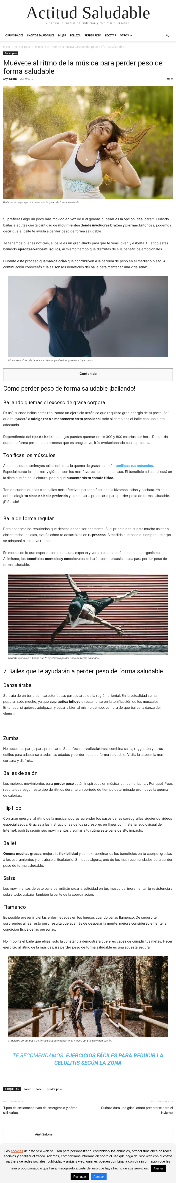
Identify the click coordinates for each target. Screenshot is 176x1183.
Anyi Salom (10, 78)
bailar (27, 1089)
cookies (17, 1151)
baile (39, 1089)
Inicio (6, 47)
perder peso (54, 1089)
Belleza (75, 35)
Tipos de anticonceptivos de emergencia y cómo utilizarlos (40, 1110)
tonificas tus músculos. (135, 465)
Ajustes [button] (159, 1168)
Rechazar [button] (79, 1176)
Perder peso (93, 35)
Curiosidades (14, 35)
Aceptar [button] (99, 1176)
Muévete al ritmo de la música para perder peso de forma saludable (82, 67)
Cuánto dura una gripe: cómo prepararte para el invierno (137, 1110)
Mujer (62, 35)
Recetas (110, 35)
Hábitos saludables (40, 35)
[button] (167, 35)
